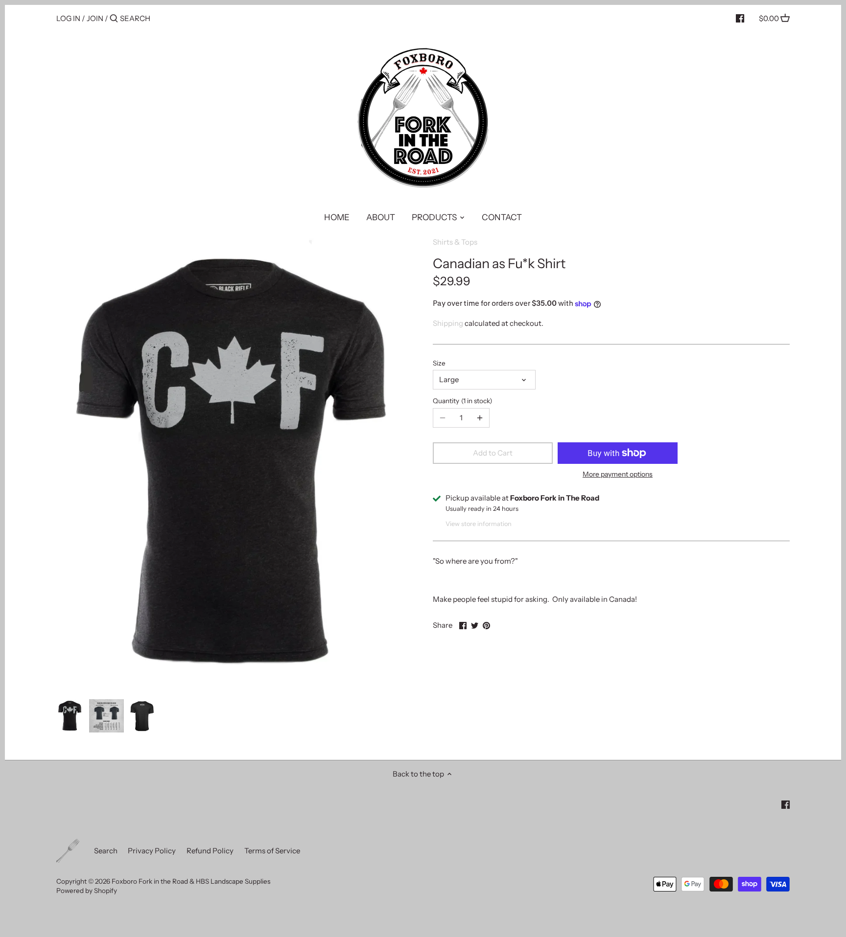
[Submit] (114, 19)
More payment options (618, 474)
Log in (68, 18)
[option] (70, 716)
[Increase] (479, 418)
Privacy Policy (152, 850)
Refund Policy (210, 850)
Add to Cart (493, 452)
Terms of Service (272, 850)
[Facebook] (740, 18)
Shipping (448, 323)
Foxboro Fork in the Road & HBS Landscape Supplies (191, 881)
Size (439, 363)
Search (106, 850)
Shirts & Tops (455, 242)
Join (95, 18)
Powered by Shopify (86, 890)
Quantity (461, 401)
